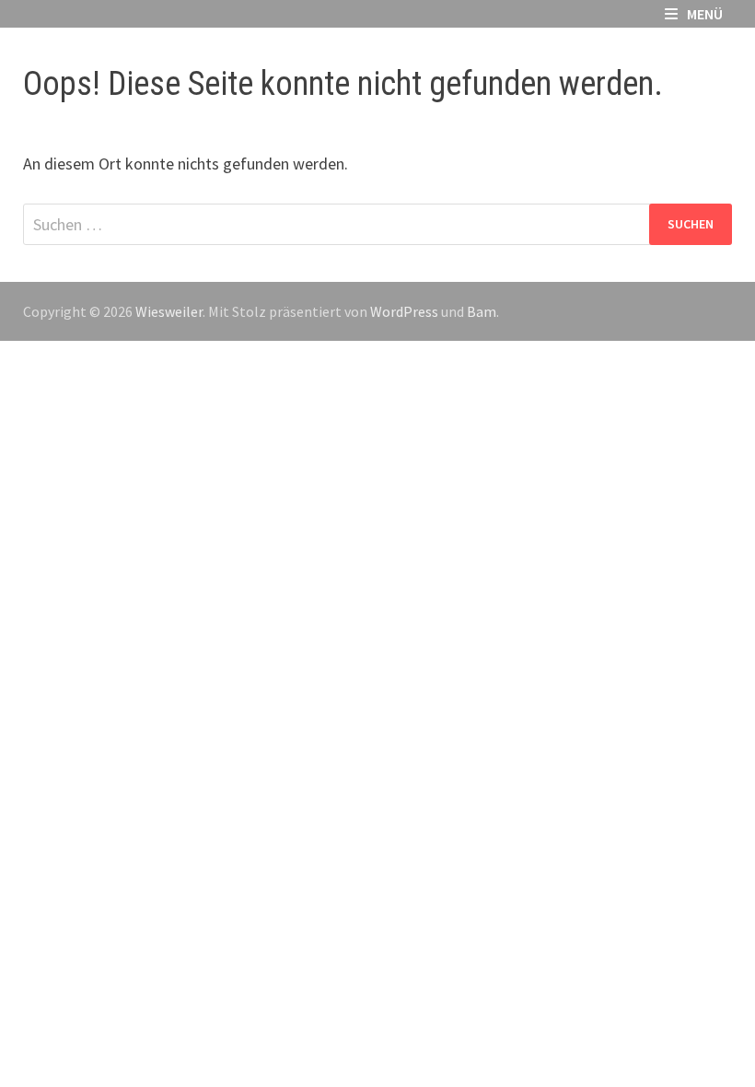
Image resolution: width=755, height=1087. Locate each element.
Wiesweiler (169, 311)
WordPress (404, 311)
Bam (481, 311)
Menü (705, 14)
